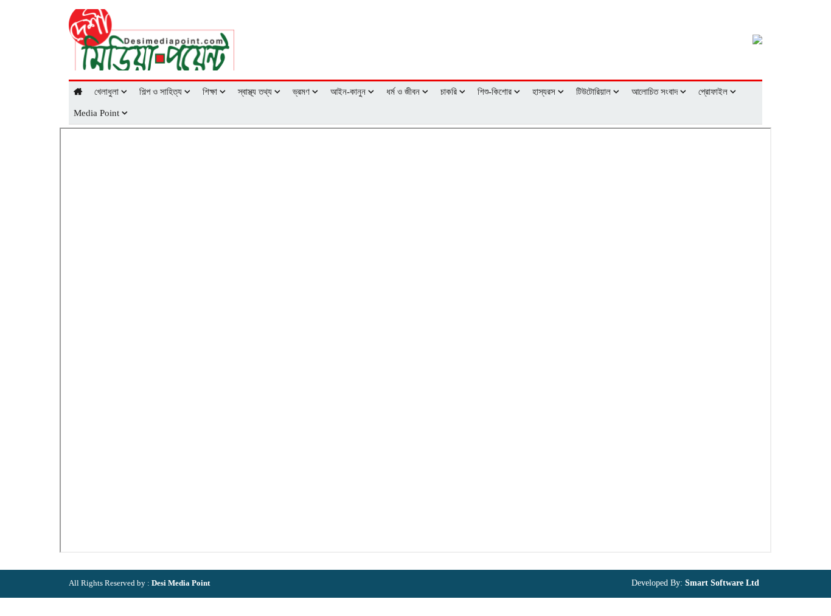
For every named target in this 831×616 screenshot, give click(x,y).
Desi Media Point (180, 582)
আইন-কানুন (349, 92)
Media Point (98, 113)
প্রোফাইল (714, 92)
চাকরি (449, 92)
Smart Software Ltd (721, 582)
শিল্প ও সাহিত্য (161, 92)
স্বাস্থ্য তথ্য (256, 92)
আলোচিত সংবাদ (655, 92)
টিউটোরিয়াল (594, 92)
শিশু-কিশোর (496, 92)
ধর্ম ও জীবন (404, 92)
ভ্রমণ (302, 92)
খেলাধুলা (107, 92)
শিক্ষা (211, 92)
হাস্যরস (545, 92)
